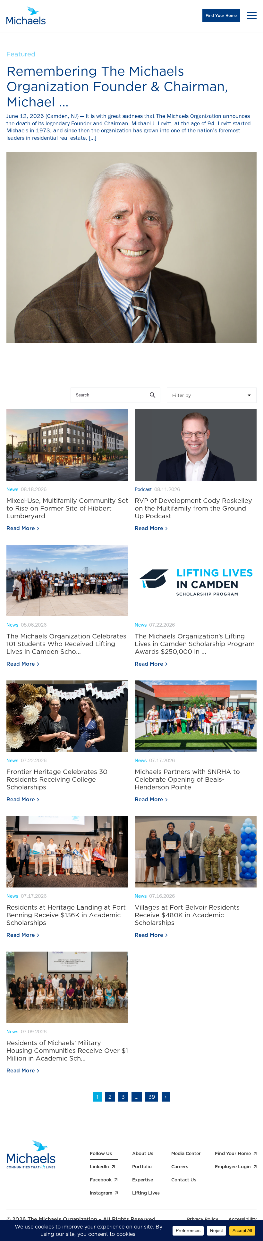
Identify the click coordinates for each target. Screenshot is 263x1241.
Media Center (186, 1153)
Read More (20, 528)
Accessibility (242, 1219)
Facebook (101, 1179)
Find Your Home (221, 15)
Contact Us (183, 1179)
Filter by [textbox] (181, 395)
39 (151, 1097)
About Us (142, 1153)
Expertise (142, 1179)
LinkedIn (99, 1166)
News (12, 490)
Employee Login (233, 1166)
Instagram (101, 1192)
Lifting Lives (146, 1192)
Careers (179, 1166)
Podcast (143, 490)
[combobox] (212, 395)
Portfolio (142, 1166)
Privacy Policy (202, 1219)
